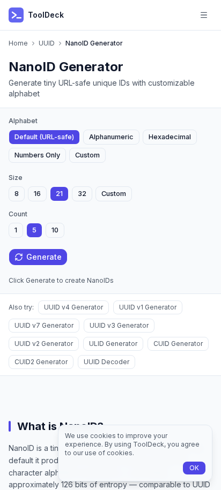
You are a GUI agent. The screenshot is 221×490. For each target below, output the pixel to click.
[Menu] (203, 15)
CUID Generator (178, 344)
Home (18, 43)
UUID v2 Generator (43, 344)
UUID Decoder (106, 362)
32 (82, 194)
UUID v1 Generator (147, 307)
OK (194, 468)
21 (59, 194)
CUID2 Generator (41, 362)
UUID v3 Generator (119, 325)
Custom (87, 155)
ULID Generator (113, 344)
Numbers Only (37, 155)
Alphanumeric (111, 137)
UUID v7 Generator (43, 325)
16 (37, 194)
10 (54, 230)
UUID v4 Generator (73, 307)
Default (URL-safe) (44, 137)
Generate (44, 256)
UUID (47, 43)
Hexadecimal (170, 137)
